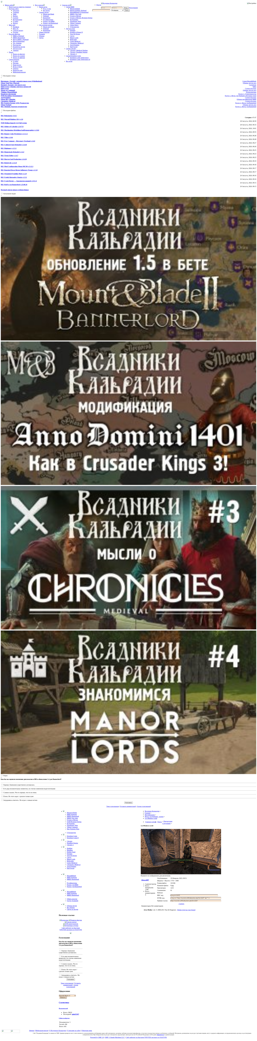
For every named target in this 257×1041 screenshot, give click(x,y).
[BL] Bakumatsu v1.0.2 (9, 116)
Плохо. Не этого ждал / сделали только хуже (18, 796)
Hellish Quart (71, 852)
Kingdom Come (72, 836)
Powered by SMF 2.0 (97, 1037)
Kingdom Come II (73, 838)
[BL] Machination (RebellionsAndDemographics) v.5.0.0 (20, 130)
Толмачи (42, 34)
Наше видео (17, 65)
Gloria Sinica (74, 25)
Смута (72, 36)
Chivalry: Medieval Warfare (79, 50)
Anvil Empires (74, 45)
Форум (15, 23)
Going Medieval (75, 41)
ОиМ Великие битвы (74, 822)
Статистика (64, 1002)
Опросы (15, 68)
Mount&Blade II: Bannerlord (79, 12)
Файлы (15, 16)
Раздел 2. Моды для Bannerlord (245, 103)
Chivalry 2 (73, 54)
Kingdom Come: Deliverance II (80, 59)
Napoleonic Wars (75, 21)
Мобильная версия (19, 72)
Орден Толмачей (72, 901)
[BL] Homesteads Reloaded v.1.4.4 (12, 152)
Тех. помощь (17, 43)
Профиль (16, 27)
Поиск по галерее (19, 56)
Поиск (11, 52)
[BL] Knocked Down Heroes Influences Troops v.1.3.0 (19, 170)
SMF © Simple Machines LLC (115, 1037)
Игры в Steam (17, 67)
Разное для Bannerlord (50, 23)
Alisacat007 (145, 880)
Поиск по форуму (19, 54)
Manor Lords (74, 38)
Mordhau (70, 850)
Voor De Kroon (75, 34)
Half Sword (73, 47)
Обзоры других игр (249, 83)
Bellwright (73, 39)
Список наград (18, 30)
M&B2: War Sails (75, 14)
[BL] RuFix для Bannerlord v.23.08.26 (14, 184)
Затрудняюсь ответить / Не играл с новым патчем (20, 800)
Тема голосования (112, 806)
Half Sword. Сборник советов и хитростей (16, 87)
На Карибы (71, 823)
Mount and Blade (48, 14)
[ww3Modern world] (181, 874)
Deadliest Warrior (72, 843)
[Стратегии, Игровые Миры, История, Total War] (6, 1032)
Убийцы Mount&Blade (9, 92)
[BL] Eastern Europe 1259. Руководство (15, 103)
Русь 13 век (47, 9)
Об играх (16, 10)
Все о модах (39, 5)
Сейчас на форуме (64, 1018)
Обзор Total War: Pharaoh (10, 83)
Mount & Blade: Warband (78, 10)
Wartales (72, 30)
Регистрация (133, 8)
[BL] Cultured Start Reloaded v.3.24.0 (14, 145)
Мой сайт (12, 25)
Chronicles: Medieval (77, 43)
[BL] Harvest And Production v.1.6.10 (14, 159)
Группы (15, 32)
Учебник (16, 12)
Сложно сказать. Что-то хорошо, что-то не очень (19, 792)
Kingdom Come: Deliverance (79, 58)
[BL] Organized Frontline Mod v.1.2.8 (14, 174)
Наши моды (43, 7)
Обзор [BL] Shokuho (8, 99)
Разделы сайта (14, 9)
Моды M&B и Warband (21, 39)
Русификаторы (48, 19)
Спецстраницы (14, 59)
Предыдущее (168, 821)
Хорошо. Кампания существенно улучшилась (18, 785)
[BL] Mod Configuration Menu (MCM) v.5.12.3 (17, 166)
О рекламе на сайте (73, 1030)
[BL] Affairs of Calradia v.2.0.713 (12, 126)
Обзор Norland (6, 105)
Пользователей (63, 1008)
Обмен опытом (44, 32)
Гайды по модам (72, 909)
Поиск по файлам (19, 58)
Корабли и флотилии (8, 94)
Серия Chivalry (71, 48)
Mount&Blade (71, 876)
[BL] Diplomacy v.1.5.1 (8, 148)
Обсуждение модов (45, 25)
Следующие (166, 823)
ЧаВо (14, 14)
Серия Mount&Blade (249, 81)
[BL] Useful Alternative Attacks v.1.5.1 (14, 177)
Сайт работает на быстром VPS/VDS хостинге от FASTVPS (70, 929)
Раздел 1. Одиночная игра (247, 94)
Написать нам (17, 70)
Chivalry (69, 841)
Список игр (66, 5)
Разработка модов (19, 47)
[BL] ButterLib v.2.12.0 (9, 163)
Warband (46, 16)
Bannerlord (46, 18)
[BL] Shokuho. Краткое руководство (14, 106)
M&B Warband (72, 814)
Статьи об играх (250, 88)
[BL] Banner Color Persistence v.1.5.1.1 (14, 134)
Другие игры (17, 48)
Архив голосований (144, 806)
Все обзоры (71, 907)
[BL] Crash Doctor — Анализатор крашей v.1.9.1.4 (19, 181)
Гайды (41, 38)
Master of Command (8, 90)
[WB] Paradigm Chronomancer (11, 96)
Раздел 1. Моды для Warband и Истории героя (240, 96)
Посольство (17, 45)
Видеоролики (17, 19)
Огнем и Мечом (75, 16)
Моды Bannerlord (18, 41)
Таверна (15, 50)
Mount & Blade (75, 9)
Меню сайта (9, 5)
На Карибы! (74, 19)
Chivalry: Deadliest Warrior (78, 52)
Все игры (69, 61)
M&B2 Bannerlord (19, 38)
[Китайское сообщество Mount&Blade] (15, 1032)
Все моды (46, 10)
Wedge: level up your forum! (186, 910)
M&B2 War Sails (72, 818)
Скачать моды (44, 12)
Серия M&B (70, 7)
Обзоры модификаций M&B (246, 99)
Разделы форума (14, 34)
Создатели (252, 85)
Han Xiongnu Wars (73, 829)
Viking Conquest (75, 23)
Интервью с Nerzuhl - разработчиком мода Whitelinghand (21, 81)
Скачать (181, 904)
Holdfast (69, 848)
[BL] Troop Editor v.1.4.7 (9, 155)
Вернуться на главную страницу (20, 7)
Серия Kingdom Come (73, 56)
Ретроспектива (251, 92)
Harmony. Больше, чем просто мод (13, 85)
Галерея (15, 18)
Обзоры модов (72, 906)
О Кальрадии (74, 27)
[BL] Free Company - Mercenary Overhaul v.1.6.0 (18, 141)
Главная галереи (150, 822)
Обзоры (41, 36)
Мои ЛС (16, 29)
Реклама (15, 63)
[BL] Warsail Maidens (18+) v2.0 (12, 119)
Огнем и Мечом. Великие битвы (81, 18)
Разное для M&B (49, 21)
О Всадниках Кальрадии (57, 1030)
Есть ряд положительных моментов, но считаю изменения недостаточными (29, 789)
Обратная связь (87, 1030)
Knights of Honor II (76, 32)
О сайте (15, 21)
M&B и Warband (18, 36)
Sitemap (31, 1030)
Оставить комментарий (128, 806)
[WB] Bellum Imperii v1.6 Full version (14, 123)
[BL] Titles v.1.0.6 (7, 137)
